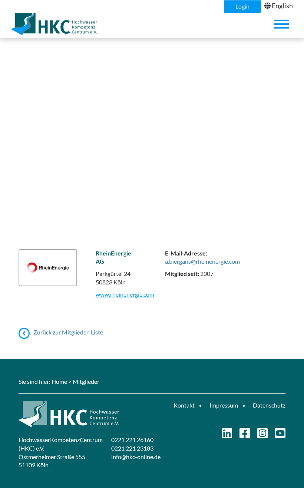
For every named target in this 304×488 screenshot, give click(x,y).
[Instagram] (262, 435)
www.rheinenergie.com (125, 294)
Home (59, 381)
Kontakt (184, 405)
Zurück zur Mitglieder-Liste (68, 332)
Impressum (223, 405)
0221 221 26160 (132, 439)
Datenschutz (269, 405)
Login (242, 6)
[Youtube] (280, 435)
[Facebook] (244, 435)
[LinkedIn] (227, 435)
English (282, 5)
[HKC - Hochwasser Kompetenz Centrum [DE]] (82, 414)
